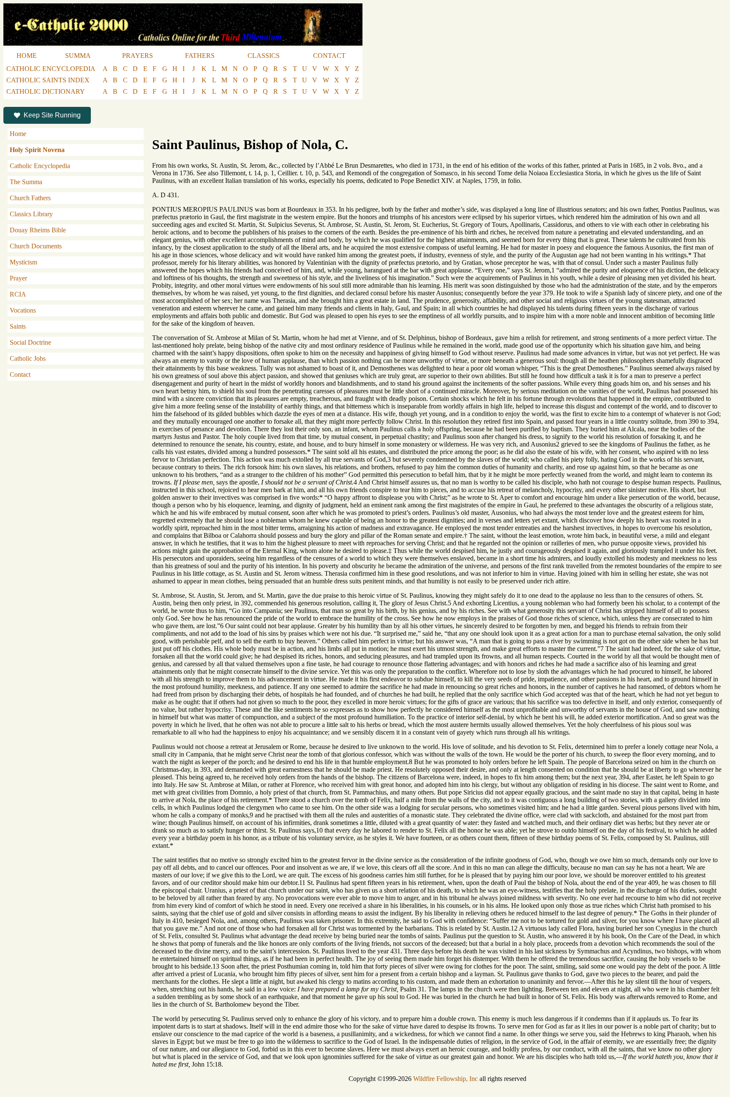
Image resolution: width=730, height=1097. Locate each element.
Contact (20, 374)
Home (18, 133)
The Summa (26, 181)
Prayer (18, 278)
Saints (18, 326)
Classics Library (31, 214)
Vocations (23, 310)
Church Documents (36, 246)
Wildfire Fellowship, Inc (445, 1078)
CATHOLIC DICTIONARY (45, 91)
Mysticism (23, 262)
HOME (26, 55)
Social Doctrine (30, 342)
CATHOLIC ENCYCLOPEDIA (50, 68)
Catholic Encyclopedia (40, 165)
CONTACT (329, 55)
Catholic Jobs (28, 358)
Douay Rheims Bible (38, 230)
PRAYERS (137, 55)
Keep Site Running (52, 115)
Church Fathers (30, 197)
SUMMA (78, 55)
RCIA (18, 294)
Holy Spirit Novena (37, 149)
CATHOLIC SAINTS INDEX (48, 80)
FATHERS (200, 55)
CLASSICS (264, 55)
